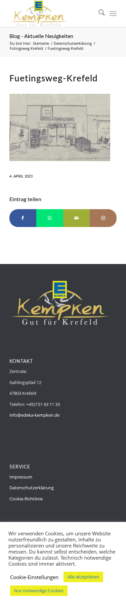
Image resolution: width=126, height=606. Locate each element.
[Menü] (113, 13)
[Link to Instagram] (103, 218)
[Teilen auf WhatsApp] (49, 218)
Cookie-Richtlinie (26, 499)
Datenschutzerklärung (31, 488)
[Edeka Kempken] (52, 13)
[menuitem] (98, 13)
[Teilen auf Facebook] (22, 218)
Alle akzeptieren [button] (83, 577)
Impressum (20, 477)
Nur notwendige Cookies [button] (39, 591)
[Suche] (98, 13)
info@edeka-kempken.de (34, 415)
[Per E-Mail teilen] (76, 218)
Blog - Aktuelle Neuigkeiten (41, 36)
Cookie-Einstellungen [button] (34, 577)
